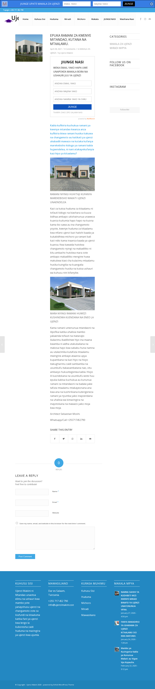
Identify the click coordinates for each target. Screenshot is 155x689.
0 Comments (70, 49)
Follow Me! (124, 109)
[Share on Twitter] (63, 438)
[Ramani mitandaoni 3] (29, 48)
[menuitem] (25, 19)
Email (55, 502)
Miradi (85, 609)
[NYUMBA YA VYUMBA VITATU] (152, 344)
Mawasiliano (88, 615)
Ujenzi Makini (67, 53)
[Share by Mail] (90, 438)
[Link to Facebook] (140, 19)
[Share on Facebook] (54, 438)
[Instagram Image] (117, 99)
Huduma (86, 597)
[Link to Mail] (149, 19)
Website (55, 513)
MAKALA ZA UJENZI (121, 44)
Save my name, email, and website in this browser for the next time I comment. (53, 523)
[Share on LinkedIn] (81, 438)
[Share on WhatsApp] (72, 438)
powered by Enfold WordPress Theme (58, 685)
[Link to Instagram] (145, 19)
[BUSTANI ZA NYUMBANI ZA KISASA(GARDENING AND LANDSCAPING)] (2, 344)
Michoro (86, 603)
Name (55, 491)
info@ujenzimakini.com (61, 605)
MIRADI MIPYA (118, 48)
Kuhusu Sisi (87, 590)
